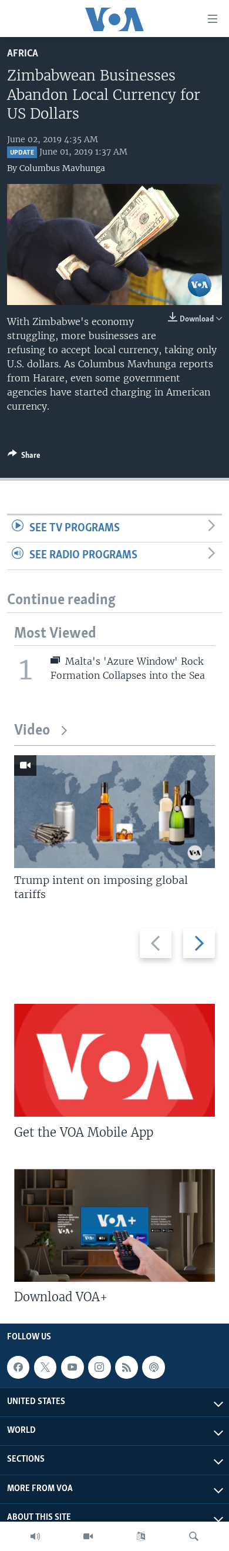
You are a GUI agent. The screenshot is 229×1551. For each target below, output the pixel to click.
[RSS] (126, 1367)
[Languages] (141, 1536)
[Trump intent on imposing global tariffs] (114, 811)
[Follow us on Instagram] (99, 1367)
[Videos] (88, 1536)
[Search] (193, 1536)
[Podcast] (153, 1367)
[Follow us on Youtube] (72, 1367)
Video (32, 731)
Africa (22, 54)
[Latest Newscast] (35, 1536)
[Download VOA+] (114, 1225)
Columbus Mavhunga (62, 168)
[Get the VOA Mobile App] (114, 1060)
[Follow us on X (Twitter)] (45, 1367)
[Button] (24, 457)
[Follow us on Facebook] (18, 1367)
